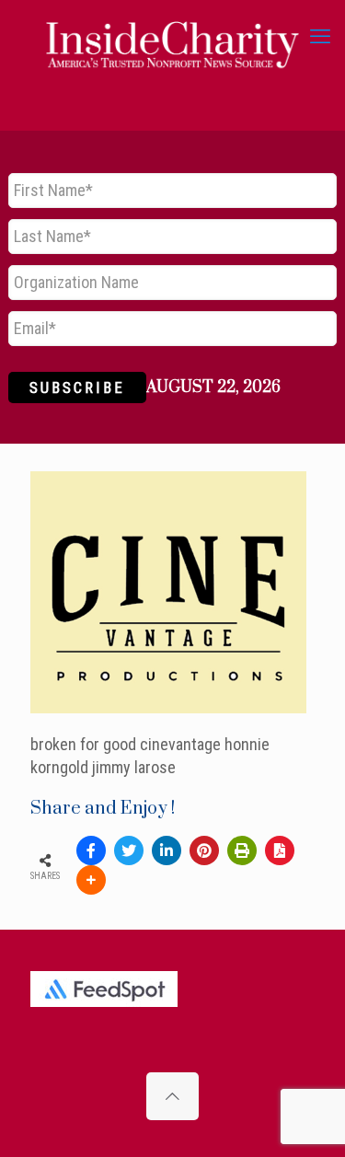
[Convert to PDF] (279, 850)
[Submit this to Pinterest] (204, 850)
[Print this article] (242, 850)
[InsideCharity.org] (172, 36)
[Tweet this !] (129, 850)
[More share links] (91, 880)
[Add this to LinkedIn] (166, 850)
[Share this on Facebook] (91, 850)
